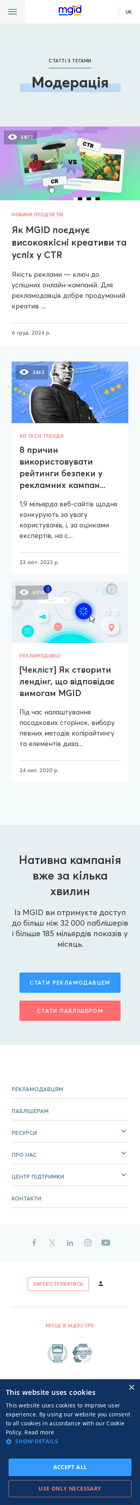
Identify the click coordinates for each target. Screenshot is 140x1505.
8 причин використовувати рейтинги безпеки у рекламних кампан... (62, 467)
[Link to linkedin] (70, 1242)
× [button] (131, 1388)
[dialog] (70, 1442)
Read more (39, 1432)
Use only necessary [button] (69, 1488)
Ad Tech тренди (41, 436)
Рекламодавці (39, 656)
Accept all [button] (70, 1467)
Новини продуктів (38, 214)
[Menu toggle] (12, 11)
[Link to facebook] (34, 1242)
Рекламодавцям (37, 1089)
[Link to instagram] (88, 1242)
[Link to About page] (70, 1353)
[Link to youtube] (106, 1242)
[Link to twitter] (52, 1242)
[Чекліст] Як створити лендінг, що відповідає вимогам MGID (67, 681)
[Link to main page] (70, 10)
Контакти (26, 1198)
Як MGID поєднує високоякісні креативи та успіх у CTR (69, 242)
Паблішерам (30, 1111)
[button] (70, 1131)
